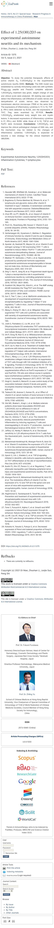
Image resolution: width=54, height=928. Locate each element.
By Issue (9, 904)
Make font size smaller (5, 921)
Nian (36, 16)
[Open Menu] (51, 4)
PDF (3, 174)
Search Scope (8, 889)
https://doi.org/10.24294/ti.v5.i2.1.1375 (22, 546)
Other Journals (12, 913)
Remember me (11, 853)
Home (3, 14)
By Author (10, 907)
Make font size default (9, 921)
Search (5, 884)
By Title (9, 910)
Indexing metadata (15, 871)
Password (6, 848)
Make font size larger (13, 921)
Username (7, 843)
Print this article (13, 868)
